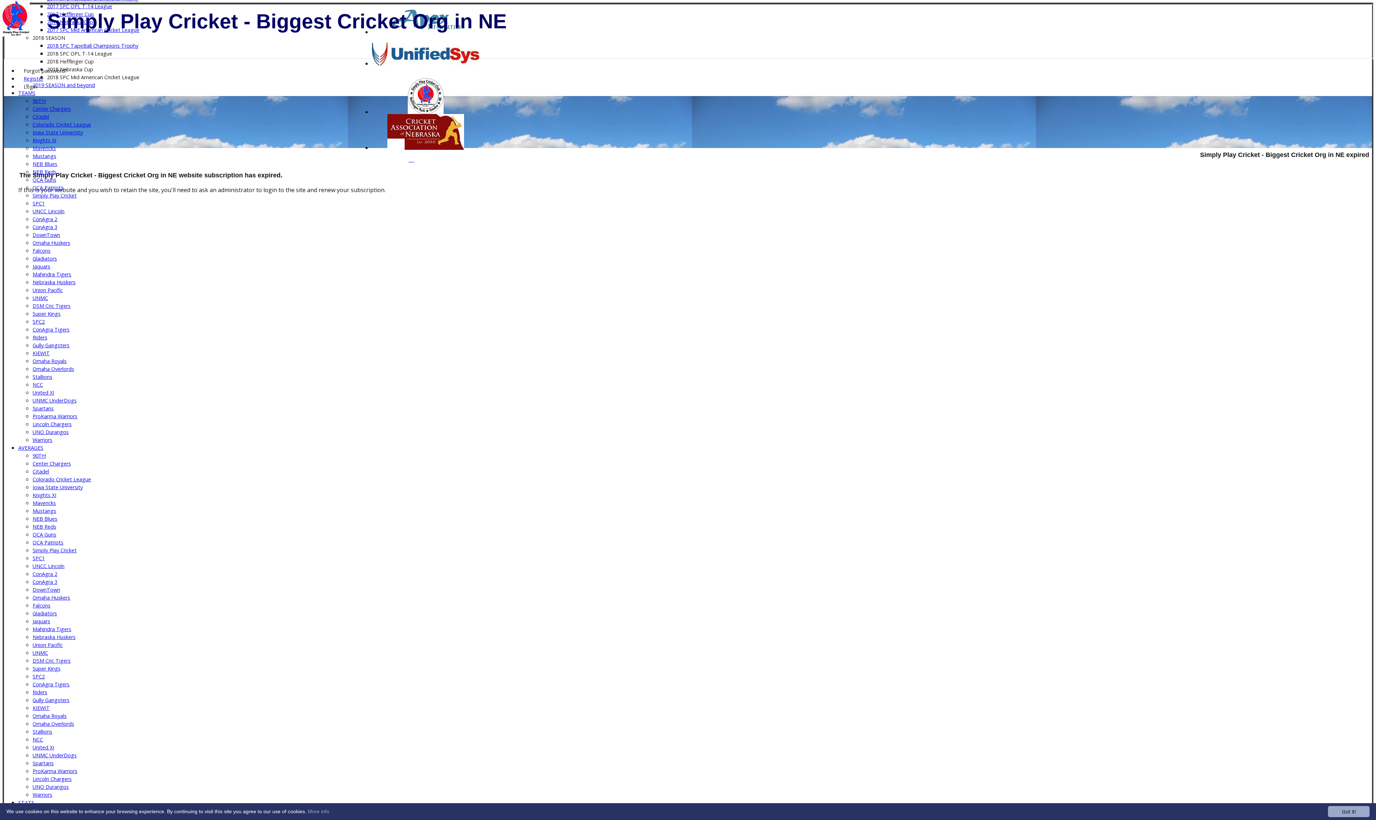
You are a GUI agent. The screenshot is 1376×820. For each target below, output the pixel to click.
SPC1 (39, 203)
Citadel (41, 116)
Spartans (43, 408)
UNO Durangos (51, 432)
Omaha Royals (50, 361)
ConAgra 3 (45, 227)
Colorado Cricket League (62, 124)
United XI (43, 392)
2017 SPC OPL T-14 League (79, 6)
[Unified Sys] (425, 63)
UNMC (40, 298)
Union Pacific (48, 290)
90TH (39, 100)
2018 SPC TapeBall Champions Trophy (92, 45)
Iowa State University (58, 132)
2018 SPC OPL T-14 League (79, 53)
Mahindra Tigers (52, 274)
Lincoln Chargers (52, 424)
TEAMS (26, 93)
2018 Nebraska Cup (70, 69)
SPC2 (39, 321)
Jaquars (41, 266)
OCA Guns (44, 179)
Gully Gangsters (51, 345)
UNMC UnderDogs (55, 400)
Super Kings (47, 313)
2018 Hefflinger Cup (70, 61)
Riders (40, 337)
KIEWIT (41, 353)
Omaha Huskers (51, 242)
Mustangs (44, 156)
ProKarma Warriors (55, 416)
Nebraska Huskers (54, 282)
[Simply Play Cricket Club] (426, 112)
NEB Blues (45, 164)
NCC (38, 384)
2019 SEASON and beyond (64, 85)
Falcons (42, 250)
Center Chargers (52, 108)
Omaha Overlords (53, 369)
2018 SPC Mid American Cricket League (93, 77)
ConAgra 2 (45, 219)
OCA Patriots (48, 187)
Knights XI (44, 140)
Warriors (42, 440)
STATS (26, 802)
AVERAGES (30, 447)
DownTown (46, 235)
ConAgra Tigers (51, 329)
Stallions (42, 376)
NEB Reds (44, 171)
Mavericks (44, 148)
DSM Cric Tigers (52, 305)
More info (318, 811)
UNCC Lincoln (48, 211)
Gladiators (45, 258)
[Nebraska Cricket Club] (425, 148)
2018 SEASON (49, 37)
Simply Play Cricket (55, 195)
